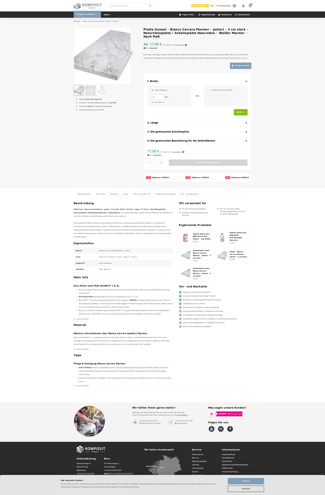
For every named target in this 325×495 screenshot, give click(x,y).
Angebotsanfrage (208, 14)
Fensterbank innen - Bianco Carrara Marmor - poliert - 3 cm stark (202, 254)
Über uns (195, 458)
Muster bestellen (242, 65)
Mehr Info (100, 194)
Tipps (125, 194)
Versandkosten (198, 468)
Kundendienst (182, 415)
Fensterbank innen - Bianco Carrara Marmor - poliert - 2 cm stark (202, 272)
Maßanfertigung (161, 90)
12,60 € (232, 243)
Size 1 (210, 90)
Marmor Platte (150, 213)
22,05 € (195, 242)
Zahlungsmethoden (199, 461)
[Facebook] (230, 429)
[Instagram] (221, 429)
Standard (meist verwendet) (222, 90)
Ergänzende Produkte (166, 194)
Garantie (195, 471)
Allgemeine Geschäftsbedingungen (235, 465)
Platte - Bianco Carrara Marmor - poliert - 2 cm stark (238, 254)
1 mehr (161, 162)
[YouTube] (211, 429)
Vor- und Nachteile (190, 194)
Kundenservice (244, 14)
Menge (155, 162)
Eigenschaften (84, 194)
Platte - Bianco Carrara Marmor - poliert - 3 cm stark (100, 21)
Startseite (77, 21)
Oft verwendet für (142, 194)
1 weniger (149, 162)
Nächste (239, 112)
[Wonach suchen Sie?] (150, 5)
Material (114, 194)
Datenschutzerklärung (230, 471)
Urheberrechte (227, 468)
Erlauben (246, 481)
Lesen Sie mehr (241, 58)
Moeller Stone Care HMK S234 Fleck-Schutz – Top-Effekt (201, 236)
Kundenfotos (226, 14)
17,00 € (195, 261)
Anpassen (246, 488)
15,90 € (232, 259)
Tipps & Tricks (188, 14)
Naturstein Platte (84, 223)
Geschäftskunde (228, 458)
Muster (106, 14)
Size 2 (153, 90)
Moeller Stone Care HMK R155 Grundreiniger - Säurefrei (238, 236)
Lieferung (195, 465)
